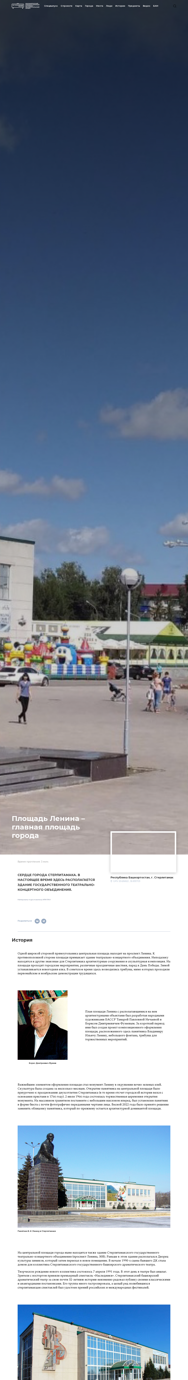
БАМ (155, 6)
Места (99, 6)
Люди (109, 6)
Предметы (134, 6)
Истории (120, 6)
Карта (78, 6)
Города (89, 6)
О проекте (67, 6)
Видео (146, 6)
